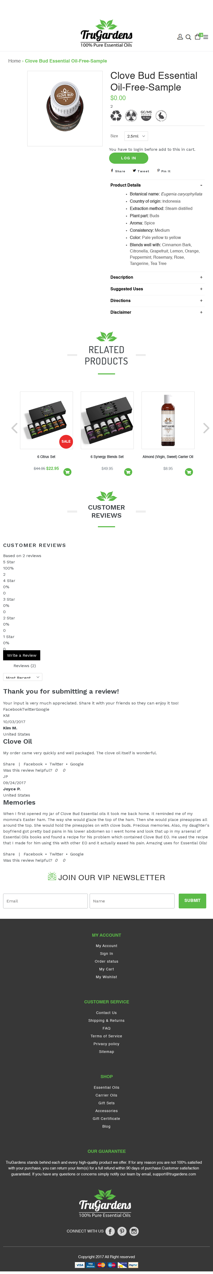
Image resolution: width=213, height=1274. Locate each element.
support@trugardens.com (174, 1174)
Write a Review (21, 655)
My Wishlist (106, 977)
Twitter (56, 764)
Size (114, 136)
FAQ (107, 1028)
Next (205, 429)
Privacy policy (106, 1044)
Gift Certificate (106, 1119)
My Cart (106, 969)
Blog (106, 1126)
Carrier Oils (106, 1095)
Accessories (106, 1111)
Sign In (106, 954)
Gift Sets (106, 1103)
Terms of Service (106, 1036)
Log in (128, 158)
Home (14, 61)
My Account (106, 946)
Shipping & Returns (106, 1021)
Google (77, 764)
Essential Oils (106, 1088)
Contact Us (106, 1013)
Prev (15, 429)
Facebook (33, 764)
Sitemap (106, 1052)
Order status (106, 961)
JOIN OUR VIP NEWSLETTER (110, 878)
